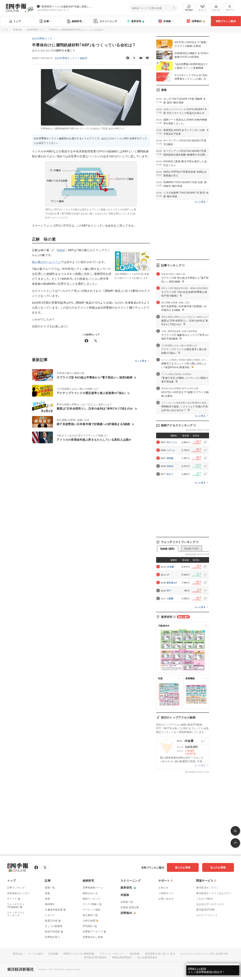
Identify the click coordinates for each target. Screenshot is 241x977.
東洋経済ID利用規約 (95, 957)
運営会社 (18, 953)
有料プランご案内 (226, 21)
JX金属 (170, 566)
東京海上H (172, 582)
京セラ (170, 474)
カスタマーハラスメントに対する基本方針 (204, 953)
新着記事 (17, 29)
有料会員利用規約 (122, 957)
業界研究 (136, 21)
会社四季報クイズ (35, 29)
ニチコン (171, 450)
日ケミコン (172, 442)
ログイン (230, 9)
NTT (169, 590)
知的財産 (135, 953)
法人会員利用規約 (147, 957)
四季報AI (197, 21)
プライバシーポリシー (112, 953)
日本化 (170, 466)
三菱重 (170, 598)
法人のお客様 (218, 867)
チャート (202, 9)
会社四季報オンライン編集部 (71, 58)
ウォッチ (216, 9)
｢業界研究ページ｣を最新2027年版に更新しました (66, 6)
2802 (61, 250)
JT (168, 574)
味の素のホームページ (46, 262)
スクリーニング (108, 21)
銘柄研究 (77, 21)
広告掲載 (53, 953)
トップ (17, 21)
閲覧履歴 (189, 9)
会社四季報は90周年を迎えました (53, 9)
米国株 (167, 21)
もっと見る (141, 360)
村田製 (170, 458)
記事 (46, 21)
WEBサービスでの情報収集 (78, 953)
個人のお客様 (183, 867)
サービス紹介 (35, 953)
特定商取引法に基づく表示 (160, 953)
